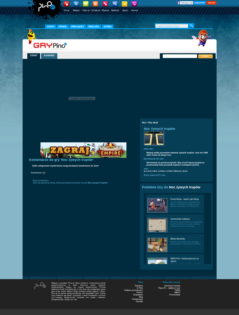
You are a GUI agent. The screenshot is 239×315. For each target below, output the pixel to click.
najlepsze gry (174, 288)
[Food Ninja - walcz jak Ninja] (157, 212)
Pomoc (139, 292)
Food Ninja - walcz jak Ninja (184, 199)
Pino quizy (77, 26)
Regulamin (138, 295)
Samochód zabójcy (180, 219)
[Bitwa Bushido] (157, 251)
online (154, 171)
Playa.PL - (163, 288)
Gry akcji (153, 122)
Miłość (177, 292)
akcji (149, 171)
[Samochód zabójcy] (157, 232)
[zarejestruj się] (200, 4)
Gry (144, 122)
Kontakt (139, 301)
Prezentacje (174, 295)
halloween (177, 171)
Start (50, 26)
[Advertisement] (172, 87)
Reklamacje (137, 299)
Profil (63, 26)
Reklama (139, 286)
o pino (107, 26)
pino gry (94, 26)
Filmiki (177, 290)
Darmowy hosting (172, 286)
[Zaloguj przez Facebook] (184, 4)
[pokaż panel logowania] (211, 4)
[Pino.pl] (45, 11)
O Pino (140, 288)
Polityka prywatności (133, 290)
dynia (185, 171)
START (33, 55)
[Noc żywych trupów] (154, 145)
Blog (141, 297)
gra (145, 171)
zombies (161, 171)
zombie (169, 171)
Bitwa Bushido (177, 238)
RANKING (49, 55)
